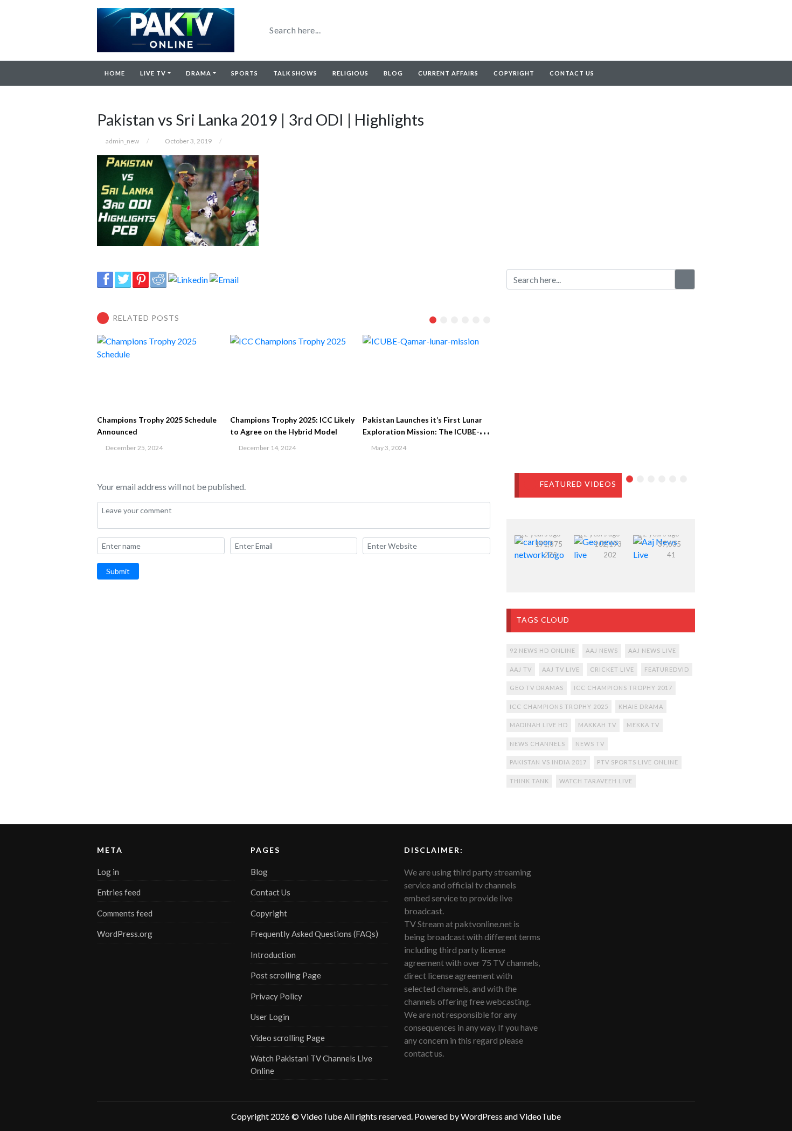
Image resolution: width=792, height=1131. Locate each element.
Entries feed (119, 892)
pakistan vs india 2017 (548, 762)
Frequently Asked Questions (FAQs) (314, 934)
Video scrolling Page (288, 1038)
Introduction (273, 955)
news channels (537, 743)
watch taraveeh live (596, 780)
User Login (270, 1017)
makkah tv (597, 724)
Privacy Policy (276, 996)
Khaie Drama (641, 706)
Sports (244, 73)
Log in (108, 872)
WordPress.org (124, 934)
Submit (118, 571)
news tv (590, 743)
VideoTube (321, 1116)
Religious (350, 73)
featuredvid (666, 669)
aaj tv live (561, 669)
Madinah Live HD (539, 724)
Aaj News (602, 650)
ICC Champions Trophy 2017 (623, 687)
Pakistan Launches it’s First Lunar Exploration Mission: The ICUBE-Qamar (422, 431)
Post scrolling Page (286, 975)
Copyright (514, 73)
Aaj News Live (652, 650)
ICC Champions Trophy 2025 (559, 706)
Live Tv (153, 73)
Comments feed (124, 913)
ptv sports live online (637, 762)
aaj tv (521, 669)
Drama (198, 73)
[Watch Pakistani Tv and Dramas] (165, 30)
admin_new (122, 141)
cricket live (612, 669)
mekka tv (643, 724)
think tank (529, 780)
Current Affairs (448, 73)
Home (115, 73)
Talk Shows (295, 73)
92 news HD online (542, 650)
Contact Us (572, 73)
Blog (393, 73)
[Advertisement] (600, 177)
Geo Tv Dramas (537, 687)
